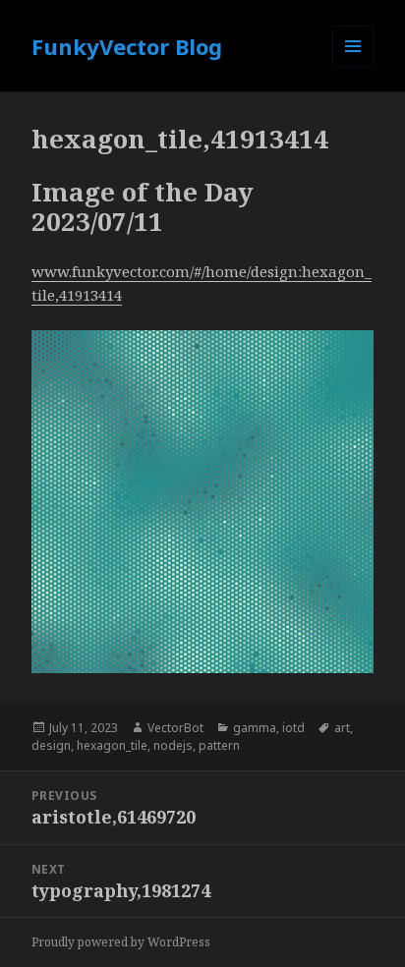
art (342, 727)
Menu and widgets (353, 66)
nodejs (173, 745)
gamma (254, 727)
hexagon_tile (112, 745)
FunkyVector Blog (126, 46)
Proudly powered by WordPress (120, 942)
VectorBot (175, 727)
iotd (293, 727)
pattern (219, 745)
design (51, 745)
